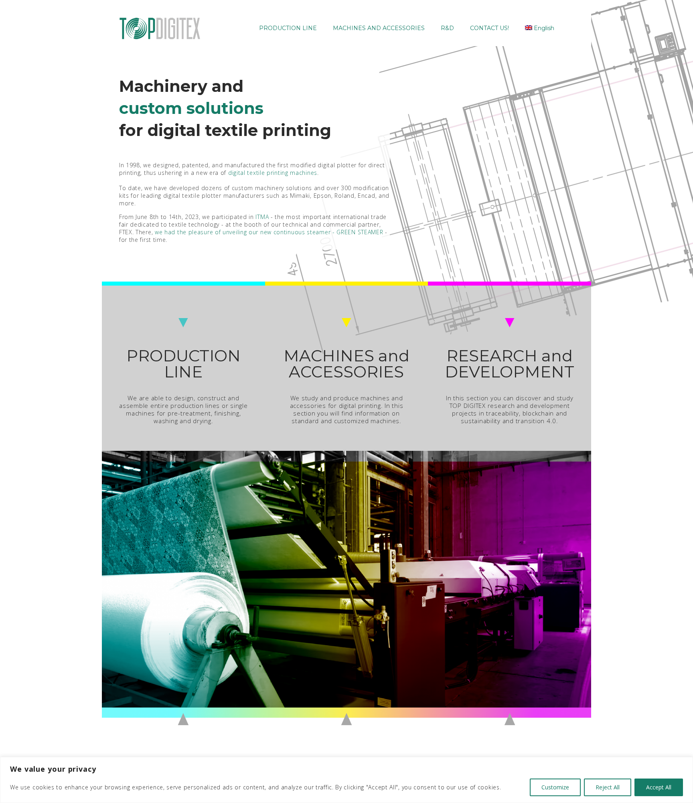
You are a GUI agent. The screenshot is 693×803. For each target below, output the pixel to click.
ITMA (262, 217)
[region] (346, 780)
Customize (555, 787)
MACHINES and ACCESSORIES (346, 363)
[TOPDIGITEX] (160, 28)
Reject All (608, 787)
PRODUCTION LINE (183, 363)
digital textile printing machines (272, 172)
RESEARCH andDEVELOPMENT (509, 363)
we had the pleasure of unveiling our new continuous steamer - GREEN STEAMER (269, 232)
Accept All (658, 787)
